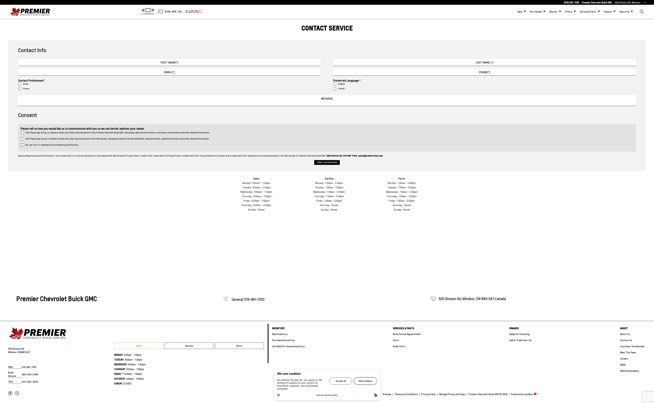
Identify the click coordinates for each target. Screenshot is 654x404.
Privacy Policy (428, 394)
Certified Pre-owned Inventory (288, 346)
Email (25, 84)
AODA (623, 364)
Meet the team (628, 352)
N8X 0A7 (25, 352)
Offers (568, 11)
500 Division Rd (16, 348)
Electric (553, 11)
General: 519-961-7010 (248, 299)
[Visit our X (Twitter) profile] (17, 393)
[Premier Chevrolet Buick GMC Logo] (30, 11)
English (341, 84)
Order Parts (399, 346)
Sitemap (387, 394)
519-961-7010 (29, 367)
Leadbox (528, 394)
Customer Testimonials (632, 346)
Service (189, 345)
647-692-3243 (30, 381)
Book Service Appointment (407, 334)
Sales (138, 345)
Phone (26, 88)
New (520, 11)
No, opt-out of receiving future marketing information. (52, 145)
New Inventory (280, 334)
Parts (239, 345)
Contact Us (626, 340)
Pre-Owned (536, 11)
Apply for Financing (519, 334)
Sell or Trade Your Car (520, 340)
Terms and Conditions (406, 394)
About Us (624, 11)
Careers (624, 358)
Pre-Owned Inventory (283, 340)
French (341, 88)
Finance (608, 11)
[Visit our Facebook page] (10, 393)
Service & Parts (588, 11)
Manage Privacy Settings (452, 394)
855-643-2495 (30, 374)
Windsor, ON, (14, 352)
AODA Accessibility (629, 370)
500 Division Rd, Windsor (628, 2)
